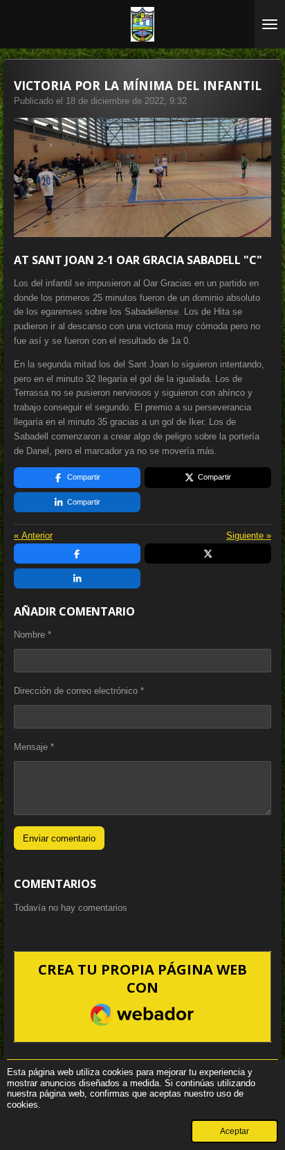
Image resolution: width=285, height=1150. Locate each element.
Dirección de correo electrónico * (79, 691)
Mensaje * (34, 747)
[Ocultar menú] (270, 24)
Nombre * (32, 634)
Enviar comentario (59, 838)
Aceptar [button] (234, 1130)
